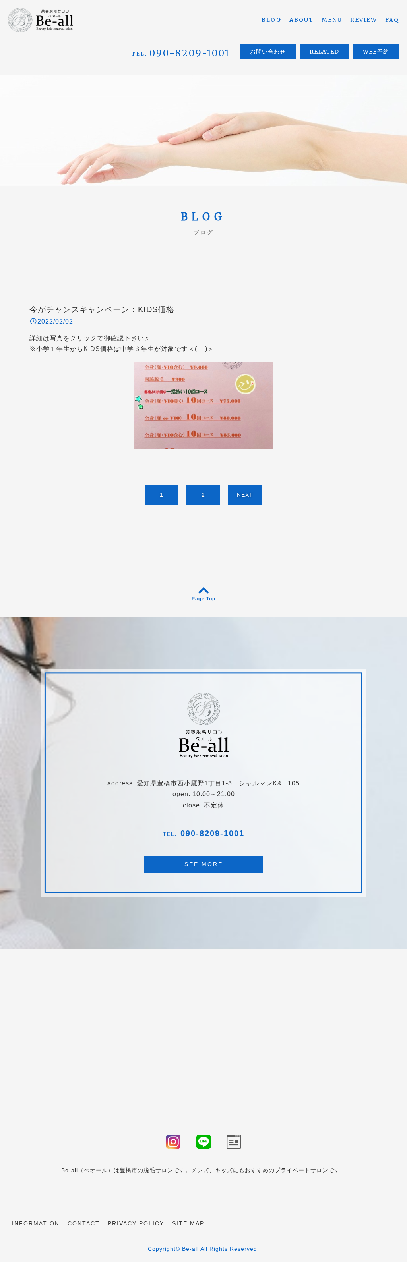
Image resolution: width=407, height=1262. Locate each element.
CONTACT (84, 1223)
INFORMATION (36, 1223)
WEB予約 (376, 51)
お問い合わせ (268, 51)
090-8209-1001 (212, 833)
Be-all (190, 1249)
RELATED (324, 51)
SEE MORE (203, 864)
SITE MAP (188, 1223)
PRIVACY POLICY (136, 1223)
